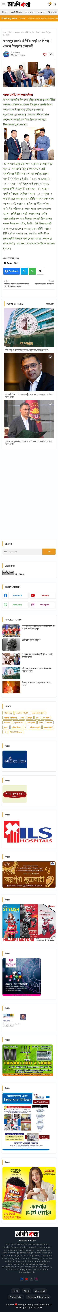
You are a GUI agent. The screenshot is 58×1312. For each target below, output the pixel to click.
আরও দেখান (50, 304)
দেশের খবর (41, 12)
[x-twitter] (31, 1279)
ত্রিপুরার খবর (29, 12)
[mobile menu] (3, 4)
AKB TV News (16, 732)
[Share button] (40, 271)
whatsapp (17, 604)
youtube (45, 595)
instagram (44, 604)
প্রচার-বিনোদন (18, 722)
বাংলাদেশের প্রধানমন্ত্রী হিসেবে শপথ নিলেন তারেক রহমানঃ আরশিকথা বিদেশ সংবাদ (29, 442)
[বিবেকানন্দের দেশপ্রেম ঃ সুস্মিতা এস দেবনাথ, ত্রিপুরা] (11, 687)
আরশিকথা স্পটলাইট (22, 713)
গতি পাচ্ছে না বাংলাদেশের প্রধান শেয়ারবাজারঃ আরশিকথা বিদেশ (27, 350)
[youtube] (26, 1279)
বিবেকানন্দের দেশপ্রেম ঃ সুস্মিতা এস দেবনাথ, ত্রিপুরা (36, 683)
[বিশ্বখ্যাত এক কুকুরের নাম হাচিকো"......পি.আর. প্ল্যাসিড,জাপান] (11, 659)
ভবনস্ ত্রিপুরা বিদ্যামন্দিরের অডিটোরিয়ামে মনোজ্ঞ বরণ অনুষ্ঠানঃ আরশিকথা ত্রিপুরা (38, 627)
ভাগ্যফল (49, 722)
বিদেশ (10, 32)
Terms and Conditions (38, 1297)
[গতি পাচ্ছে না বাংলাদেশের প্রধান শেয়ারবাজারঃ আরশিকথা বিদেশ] (11, 673)
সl (5, 732)
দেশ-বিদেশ (46, 718)
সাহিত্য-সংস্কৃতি (35, 727)
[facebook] (22, 1279)
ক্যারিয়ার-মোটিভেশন (10, 718)
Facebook (13, 271)
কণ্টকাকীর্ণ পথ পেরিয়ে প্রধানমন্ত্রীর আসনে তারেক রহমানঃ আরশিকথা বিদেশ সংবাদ (29, 395)
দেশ (37, 718)
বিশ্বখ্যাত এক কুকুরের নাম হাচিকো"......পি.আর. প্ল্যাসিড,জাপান (37, 655)
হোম (4, 32)
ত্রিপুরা (30, 718)
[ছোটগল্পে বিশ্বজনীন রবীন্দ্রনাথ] (11, 644)
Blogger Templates (28, 1304)
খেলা (22, 718)
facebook (17, 595)
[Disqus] (29, 491)
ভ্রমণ (6, 727)
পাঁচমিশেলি (7, 722)
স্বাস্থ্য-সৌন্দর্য (48, 727)
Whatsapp (32, 271)
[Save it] (44, 54)
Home (5, 12)
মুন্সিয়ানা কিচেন (16, 727)
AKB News (16, 12)
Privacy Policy (15, 1297)
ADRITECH (36, 1307)
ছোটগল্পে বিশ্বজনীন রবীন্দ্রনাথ (31, 640)
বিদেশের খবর (53, 12)
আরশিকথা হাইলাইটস (38, 713)
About (27, 1291)
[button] (55, 4)
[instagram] (36, 1279)
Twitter (24, 271)
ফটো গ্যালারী (31, 722)
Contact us (40, 1291)
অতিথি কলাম (8, 713)
